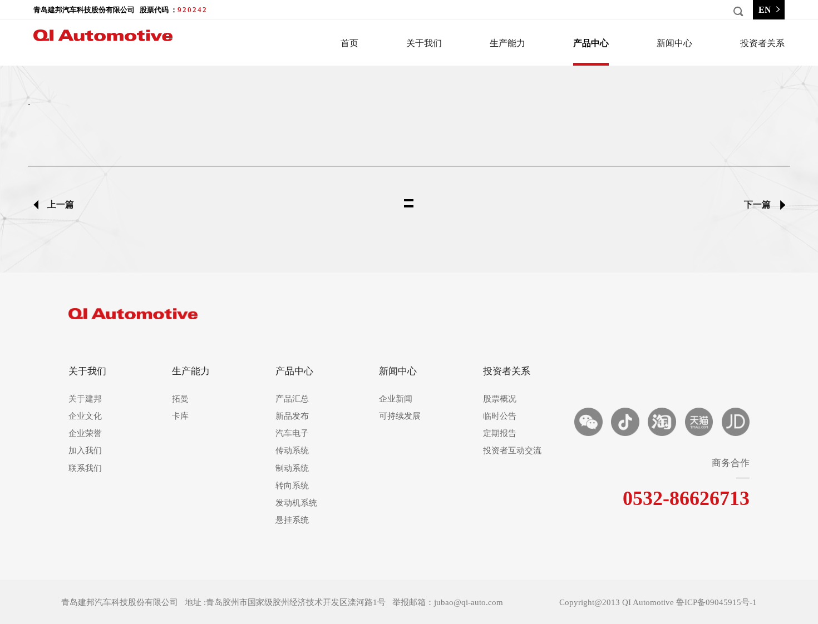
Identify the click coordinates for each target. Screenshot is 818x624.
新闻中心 (674, 43)
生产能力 (507, 43)
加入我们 (85, 451)
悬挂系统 (292, 520)
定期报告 (499, 433)
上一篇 (60, 204)
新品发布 (292, 416)
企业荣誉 (85, 433)
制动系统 (292, 468)
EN (764, 9)
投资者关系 (762, 43)
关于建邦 (85, 399)
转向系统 (292, 486)
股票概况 (499, 399)
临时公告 (499, 416)
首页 (349, 43)
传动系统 (292, 451)
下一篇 (757, 204)
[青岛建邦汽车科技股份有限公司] (133, 319)
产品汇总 (292, 399)
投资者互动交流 (508, 451)
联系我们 (85, 468)
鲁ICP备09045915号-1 (716, 602)
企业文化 (85, 416)
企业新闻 (395, 399)
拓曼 (180, 399)
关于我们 (424, 43)
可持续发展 (400, 416)
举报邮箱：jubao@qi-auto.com (447, 602)
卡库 (180, 416)
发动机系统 (296, 503)
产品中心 (591, 43)
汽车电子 (292, 433)
